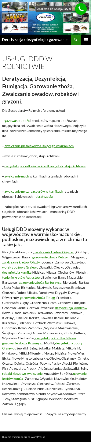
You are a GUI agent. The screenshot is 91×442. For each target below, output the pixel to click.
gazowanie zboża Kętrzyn (50, 257)
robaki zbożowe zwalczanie (22, 373)
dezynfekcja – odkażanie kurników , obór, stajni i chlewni (44, 166)
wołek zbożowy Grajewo (20, 267)
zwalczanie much (16, 176)
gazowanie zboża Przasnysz (22, 343)
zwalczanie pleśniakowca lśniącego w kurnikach (39, 146)
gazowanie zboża (17, 120)
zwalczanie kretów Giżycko (54, 252)
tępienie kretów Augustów (21, 277)
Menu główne (86, 40)
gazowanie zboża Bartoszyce (40, 282)
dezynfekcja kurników (71, 308)
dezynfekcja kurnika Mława (55, 338)
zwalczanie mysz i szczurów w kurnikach (33, 191)
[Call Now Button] (81, 9)
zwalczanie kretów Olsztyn (21, 262)
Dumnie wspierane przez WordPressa (23, 436)
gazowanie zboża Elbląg (37, 298)
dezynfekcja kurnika (17, 272)
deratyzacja (44, 196)
